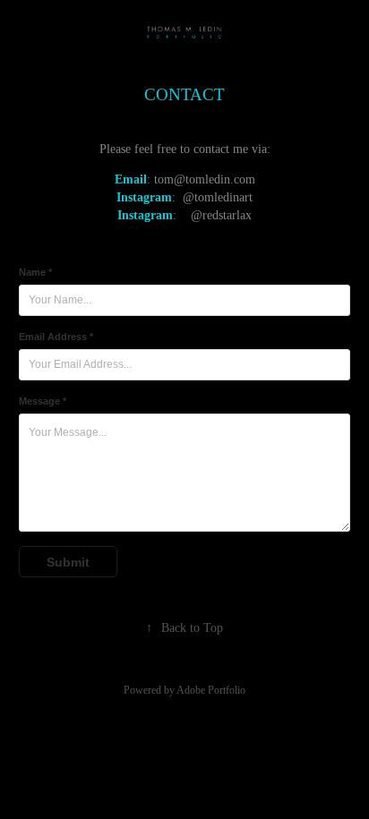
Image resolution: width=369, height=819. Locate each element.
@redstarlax (221, 215)
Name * (35, 272)
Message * (42, 401)
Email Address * (56, 336)
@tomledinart (218, 197)
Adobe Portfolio (210, 690)
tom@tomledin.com (204, 179)
